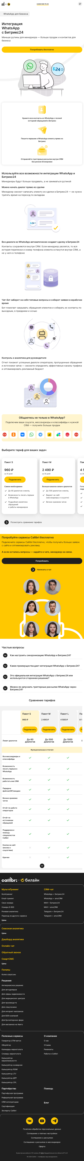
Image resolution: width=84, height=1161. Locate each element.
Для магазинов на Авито (12, 1024)
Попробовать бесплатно (42, 49)
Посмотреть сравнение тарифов (26, 522)
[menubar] (80, 4)
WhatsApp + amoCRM (53, 898)
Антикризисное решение (12, 985)
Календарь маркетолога (12, 1049)
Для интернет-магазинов (12, 1011)
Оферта (42, 1146)
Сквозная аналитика (13, 928)
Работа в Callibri (51, 1054)
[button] (30, 722)
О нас (46, 1041)
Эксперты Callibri (9, 1111)
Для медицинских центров (13, 998)
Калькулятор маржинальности (9, 1059)
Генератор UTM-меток (11, 1041)
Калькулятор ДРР (9, 1078)
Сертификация (8, 1106)
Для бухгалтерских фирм (12, 1020)
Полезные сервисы (12, 1036)
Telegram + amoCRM (52, 916)
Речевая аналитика (10, 911)
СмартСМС (8, 959)
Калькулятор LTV (9, 1074)
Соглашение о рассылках (42, 1138)
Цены (4, 920)
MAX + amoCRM (51, 907)
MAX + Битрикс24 (52, 903)
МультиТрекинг (10, 889)
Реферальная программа (12, 1097)
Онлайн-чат (8, 946)
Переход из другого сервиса (14, 916)
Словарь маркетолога (11, 1054)
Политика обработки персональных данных (42, 1129)
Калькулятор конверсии (12, 1065)
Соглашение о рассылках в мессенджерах (42, 1142)
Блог (46, 1102)
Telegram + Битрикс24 (53, 911)
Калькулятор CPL (9, 1082)
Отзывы (47, 1045)
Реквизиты (48, 1049)
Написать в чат (44, 569)
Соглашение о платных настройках (42, 1133)
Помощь (48, 1088)
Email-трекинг (8, 898)
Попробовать (42, 561)
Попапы (6, 969)
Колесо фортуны (9, 974)
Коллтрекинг (7, 894)
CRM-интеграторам (10, 1102)
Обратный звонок (11, 952)
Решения (6, 980)
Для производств (9, 1003)
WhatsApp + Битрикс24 (54, 894)
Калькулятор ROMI (10, 1069)
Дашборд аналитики (13, 939)
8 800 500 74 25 (43, 4)
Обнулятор (6, 1045)
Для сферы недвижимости (13, 994)
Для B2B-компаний (10, 1016)
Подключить (15, 479)
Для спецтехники (9, 1007)
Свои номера (7, 903)
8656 (42, 1153)
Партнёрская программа (12, 1093)
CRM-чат (49, 889)
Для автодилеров (9, 990)
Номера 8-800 (8, 907)
